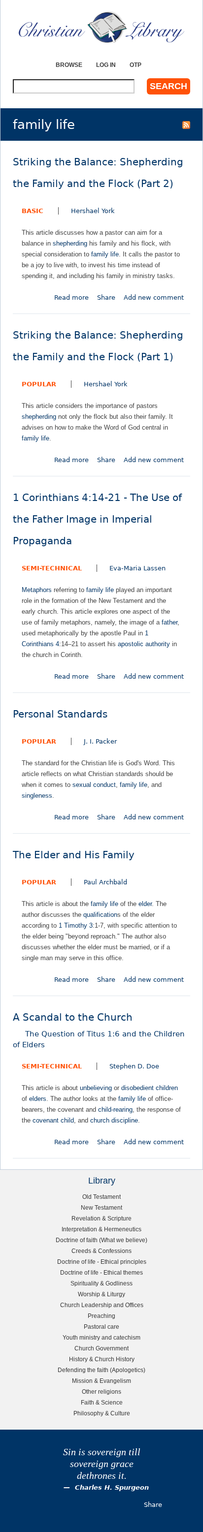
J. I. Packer (100, 741)
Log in (106, 65)
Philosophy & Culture (101, 1413)
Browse (69, 65)
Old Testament (101, 1196)
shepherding (70, 243)
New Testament (101, 1207)
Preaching (101, 1316)
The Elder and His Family (74, 855)
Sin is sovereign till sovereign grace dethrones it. (101, 1464)
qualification (100, 914)
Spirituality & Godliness (101, 1283)
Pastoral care (101, 1326)
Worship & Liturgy (101, 1294)
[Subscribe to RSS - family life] (186, 124)
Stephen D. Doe (134, 1066)
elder (145, 903)
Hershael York (93, 211)
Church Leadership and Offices (101, 1305)
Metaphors (37, 590)
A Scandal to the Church (99, 1030)
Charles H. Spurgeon (112, 1487)
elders (37, 1098)
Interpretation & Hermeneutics (101, 1229)
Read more (71, 297)
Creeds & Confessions (101, 1251)
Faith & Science (102, 1402)
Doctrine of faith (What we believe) (101, 1240)
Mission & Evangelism (101, 1380)
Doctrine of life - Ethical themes (101, 1272)
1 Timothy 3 (76, 925)
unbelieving (96, 1088)
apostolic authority (144, 644)
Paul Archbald (105, 882)
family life (105, 254)
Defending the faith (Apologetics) (101, 1370)
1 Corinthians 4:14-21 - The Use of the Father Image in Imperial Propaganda (97, 519)
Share (106, 297)
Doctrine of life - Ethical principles (101, 1261)
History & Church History (102, 1359)
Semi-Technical (52, 568)
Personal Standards (60, 714)
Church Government (101, 1348)
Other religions (101, 1391)
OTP (135, 65)
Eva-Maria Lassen (137, 568)
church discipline (114, 1120)
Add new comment (154, 297)
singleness (37, 795)
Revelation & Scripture (101, 1218)
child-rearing (115, 1109)
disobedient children (149, 1088)
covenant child (53, 1120)
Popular (39, 384)
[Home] (101, 27)
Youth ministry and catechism (101, 1337)
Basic (32, 211)
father (169, 622)
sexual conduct (94, 784)
